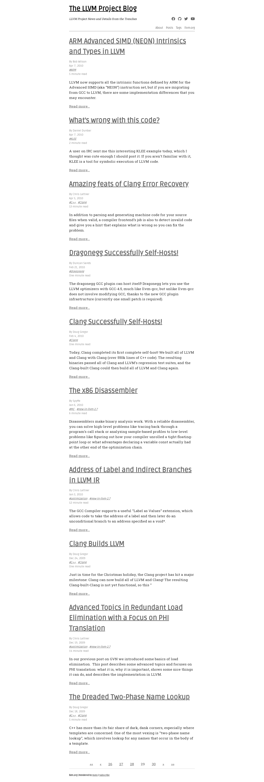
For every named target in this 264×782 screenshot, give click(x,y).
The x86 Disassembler (103, 391)
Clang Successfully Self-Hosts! (115, 322)
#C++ (72, 202)
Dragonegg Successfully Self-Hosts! (123, 253)
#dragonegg (76, 271)
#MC (72, 409)
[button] (91, 764)
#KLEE (72, 139)
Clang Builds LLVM (96, 544)
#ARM (72, 70)
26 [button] (110, 764)
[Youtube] (193, 19)
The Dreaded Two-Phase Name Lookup (129, 697)
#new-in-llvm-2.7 (87, 409)
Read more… (79, 106)
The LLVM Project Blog (103, 8)
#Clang (82, 202)
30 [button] (154, 764)
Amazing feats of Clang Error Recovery (129, 184)
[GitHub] (179, 19)
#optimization (78, 498)
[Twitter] (186, 19)
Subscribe (104, 775)
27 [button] (121, 764)
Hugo (95, 775)
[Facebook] (173, 19)
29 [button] (143, 764)
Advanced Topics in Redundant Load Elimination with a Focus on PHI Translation (126, 617)
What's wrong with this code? (114, 120)
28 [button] (132, 764)
